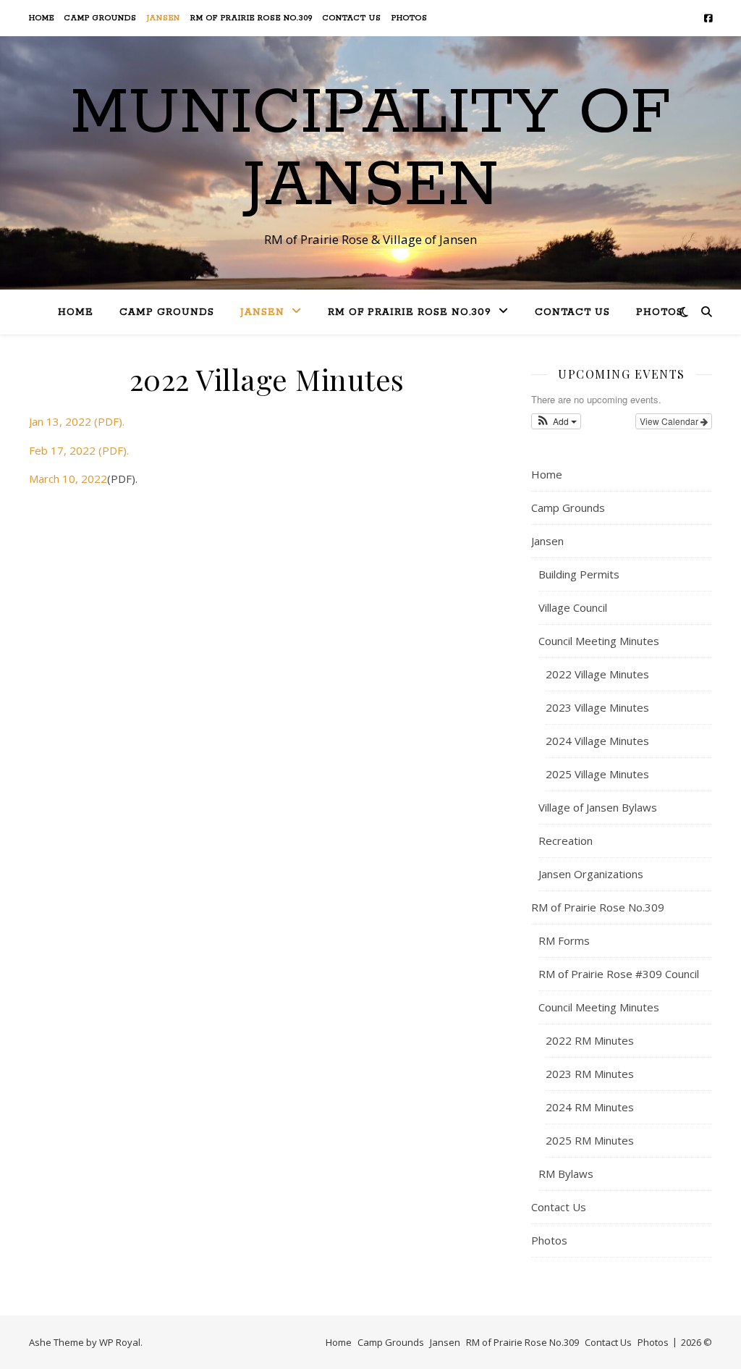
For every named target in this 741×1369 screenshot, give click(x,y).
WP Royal (119, 1342)
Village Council (572, 607)
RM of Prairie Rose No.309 (251, 18)
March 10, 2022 (68, 478)
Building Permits (578, 574)
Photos (409, 18)
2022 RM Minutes (590, 1040)
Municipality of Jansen (370, 149)
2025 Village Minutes (597, 774)
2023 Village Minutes (597, 707)
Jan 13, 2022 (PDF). (76, 421)
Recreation (565, 840)
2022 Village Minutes (597, 674)
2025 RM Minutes (590, 1140)
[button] (556, 421)
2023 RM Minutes (590, 1073)
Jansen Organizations (590, 874)
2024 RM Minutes (590, 1107)
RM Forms (564, 940)
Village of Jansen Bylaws (597, 807)
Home (41, 18)
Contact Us (352, 18)
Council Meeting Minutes (598, 640)
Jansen (163, 18)
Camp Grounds (100, 18)
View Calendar (670, 421)
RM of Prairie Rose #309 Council (618, 973)
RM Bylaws (565, 1173)
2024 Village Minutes (597, 740)
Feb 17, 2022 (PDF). (79, 450)
